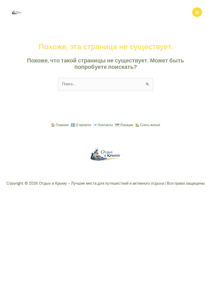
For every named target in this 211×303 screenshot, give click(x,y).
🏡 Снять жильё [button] (147, 125)
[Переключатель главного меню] (197, 12)
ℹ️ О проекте (81, 125)
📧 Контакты (103, 125)
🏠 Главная (59, 125)
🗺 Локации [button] (124, 125)
